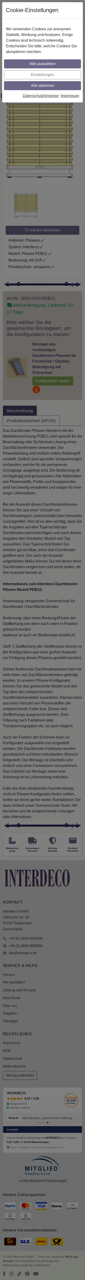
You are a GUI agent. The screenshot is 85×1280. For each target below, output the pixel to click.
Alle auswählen (42, 64)
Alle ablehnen (42, 86)
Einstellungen (42, 75)
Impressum (70, 96)
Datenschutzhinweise (41, 96)
